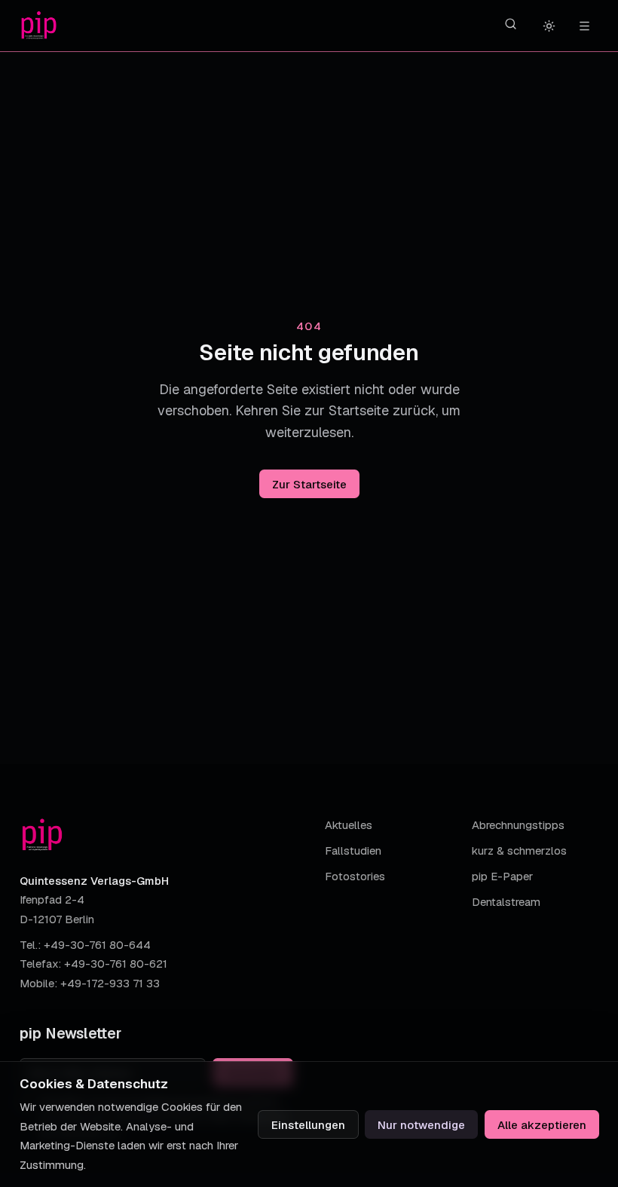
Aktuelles (348, 825)
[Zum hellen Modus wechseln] (549, 25)
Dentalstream (506, 902)
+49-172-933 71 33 (110, 983)
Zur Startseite (309, 484)
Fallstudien (353, 850)
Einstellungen (308, 1125)
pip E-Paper (502, 876)
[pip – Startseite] (39, 26)
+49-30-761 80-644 (97, 945)
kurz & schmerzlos (519, 850)
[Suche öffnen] (511, 24)
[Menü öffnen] (584, 25)
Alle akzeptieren (541, 1125)
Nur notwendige (421, 1125)
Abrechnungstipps (518, 825)
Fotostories (355, 876)
